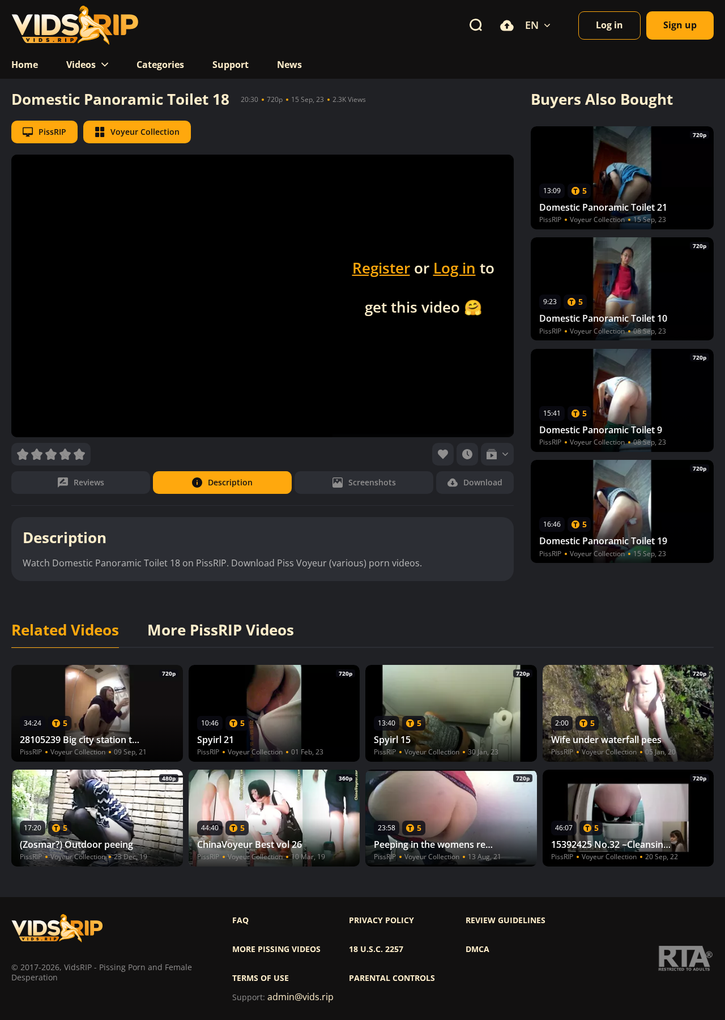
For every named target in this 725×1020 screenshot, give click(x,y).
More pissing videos (276, 949)
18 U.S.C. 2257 (376, 949)
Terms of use (260, 978)
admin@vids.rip (300, 997)
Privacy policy (381, 920)
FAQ (240, 920)
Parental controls (392, 978)
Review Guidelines (505, 920)
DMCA (477, 949)
